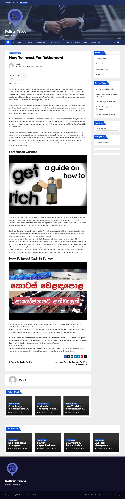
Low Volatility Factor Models (106, 102)
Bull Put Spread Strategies (105, 89)
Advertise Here (101, 59)
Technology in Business (76, 42)
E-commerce (56, 42)
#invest (31, 66)
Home (74, 495)
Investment (41, 42)
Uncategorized (13, 440)
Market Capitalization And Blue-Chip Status (47, 445)
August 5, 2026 (102, 449)
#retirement (39, 66)
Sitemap (98, 74)
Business (17, 42)
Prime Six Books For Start (22, 362)
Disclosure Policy (102, 69)
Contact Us (100, 64)
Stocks (28, 42)
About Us (96, 42)
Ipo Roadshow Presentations (106, 114)
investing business (14, 53)
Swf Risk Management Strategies (102, 445)
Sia (19, 64)
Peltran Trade (15, 31)
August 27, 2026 (16, 449)
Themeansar (38, 495)
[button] (114, 42)
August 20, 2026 (45, 449)
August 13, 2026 (73, 449)
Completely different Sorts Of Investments (18, 409)
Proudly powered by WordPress (14, 495)
